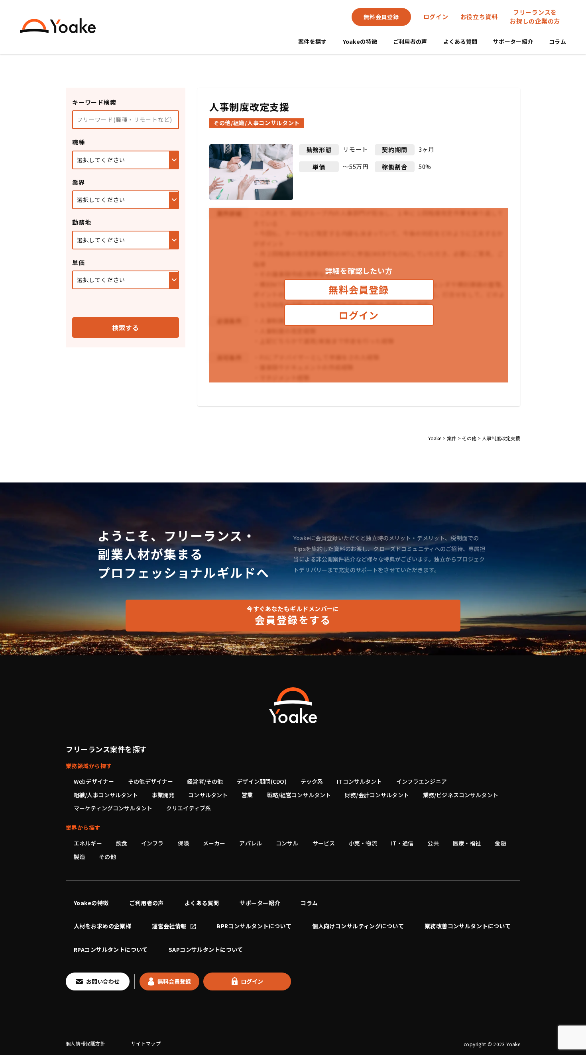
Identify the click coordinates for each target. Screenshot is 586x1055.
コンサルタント (208, 795)
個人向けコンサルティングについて (358, 926)
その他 (107, 857)
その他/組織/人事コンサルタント (256, 123)
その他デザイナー (150, 781)
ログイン (435, 16)
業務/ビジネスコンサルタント (460, 795)
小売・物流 (363, 843)
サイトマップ (146, 1043)
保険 (183, 843)
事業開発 (163, 795)
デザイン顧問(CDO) (262, 781)
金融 (500, 843)
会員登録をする (293, 615)
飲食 (121, 843)
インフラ (152, 843)
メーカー (214, 843)
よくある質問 (460, 41)
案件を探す (312, 41)
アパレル (250, 843)
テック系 (312, 781)
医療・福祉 (467, 843)
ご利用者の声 (410, 41)
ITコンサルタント (359, 781)
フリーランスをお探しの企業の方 (535, 16)
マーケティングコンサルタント (113, 808)
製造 (79, 857)
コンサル (287, 843)
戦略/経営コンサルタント (299, 795)
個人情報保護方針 (85, 1043)
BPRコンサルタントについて (253, 926)
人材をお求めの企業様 (102, 926)
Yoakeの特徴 (360, 41)
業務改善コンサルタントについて (468, 926)
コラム (557, 41)
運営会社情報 (169, 926)
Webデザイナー (94, 781)
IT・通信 (402, 843)
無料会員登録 (381, 17)
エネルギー (88, 843)
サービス (324, 843)
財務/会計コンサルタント (377, 795)
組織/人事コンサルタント (106, 795)
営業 (247, 795)
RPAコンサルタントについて (111, 949)
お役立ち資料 (479, 16)
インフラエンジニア (421, 781)
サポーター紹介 (513, 41)
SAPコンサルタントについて (206, 949)
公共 (433, 843)
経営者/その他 (205, 781)
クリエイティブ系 (188, 808)
